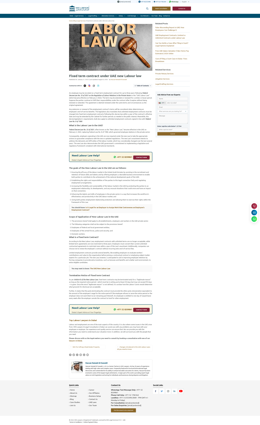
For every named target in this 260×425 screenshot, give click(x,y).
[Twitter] (162, 393)
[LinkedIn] (174, 393)
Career (91, 390)
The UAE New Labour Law (100, 268)
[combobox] (162, 102)
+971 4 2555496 (125, 398)
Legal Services (79, 16)
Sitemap (73, 396)
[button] (147, 8)
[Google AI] (89, 85)
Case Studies (75, 402)
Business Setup (95, 396)
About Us (73, 393)
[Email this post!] (87, 355)
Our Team (154, 16)
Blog (160, 16)
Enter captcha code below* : (169, 126)
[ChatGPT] (84, 85)
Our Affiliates (94, 393)
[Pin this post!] (80, 355)
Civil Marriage (131, 16)
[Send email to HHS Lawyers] (254, 212)
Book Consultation (161, 8)
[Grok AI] (93, 85)
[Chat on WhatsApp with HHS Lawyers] (254, 219)
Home (71, 16)
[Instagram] (168, 393)
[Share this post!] (70, 355)
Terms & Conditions (75, 422)
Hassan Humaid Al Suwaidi (96, 363)
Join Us (73, 405)
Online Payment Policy (90, 422)
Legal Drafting (92, 16)
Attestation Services (108, 16)
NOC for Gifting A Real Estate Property (86, 347)
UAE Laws (92, 402)
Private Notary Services (164, 74)
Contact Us (181, 8)
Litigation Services (162, 79)
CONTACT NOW (141, 157)
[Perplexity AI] (98, 85)
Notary (121, 16)
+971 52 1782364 (132, 395)
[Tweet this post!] (74, 355)
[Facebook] (156, 393)
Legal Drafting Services (164, 84)
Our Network (144, 16)
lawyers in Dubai (75, 341)
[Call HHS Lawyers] (254, 206)
